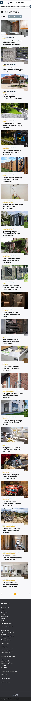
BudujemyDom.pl (5, 630)
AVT (8, 699)
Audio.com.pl (4, 647)
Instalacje (3, 614)
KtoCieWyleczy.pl (5, 682)
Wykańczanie (4, 616)
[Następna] (29, 594)
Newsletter (4, 618)
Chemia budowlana (5, 6)
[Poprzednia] (1, 594)
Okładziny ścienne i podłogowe (18, 6)
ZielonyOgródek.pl (5, 638)
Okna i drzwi (4, 613)
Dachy (2, 611)
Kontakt (3, 620)
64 (20, 594)
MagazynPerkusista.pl (6, 651)
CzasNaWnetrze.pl (6, 640)
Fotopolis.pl (4, 674)
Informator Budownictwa (7, 636)
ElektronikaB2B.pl (5, 660)
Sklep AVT (16, 699)
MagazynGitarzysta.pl (6, 649)
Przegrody (3, 609)
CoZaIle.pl (3, 634)
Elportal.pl (3, 665)
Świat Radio (4, 667)
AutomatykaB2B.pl (5, 662)
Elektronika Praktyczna (6, 663)
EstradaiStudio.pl (5, 652)
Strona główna (5, 607)
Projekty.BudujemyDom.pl (7, 632)
